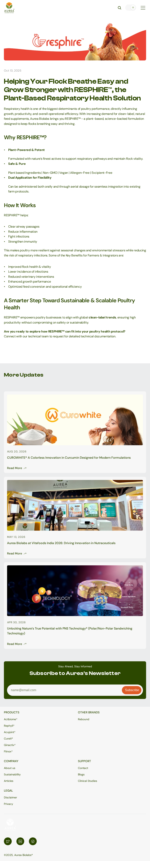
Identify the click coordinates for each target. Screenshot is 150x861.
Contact (83, 768)
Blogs (81, 774)
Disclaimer (10, 797)
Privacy (8, 804)
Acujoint (9, 732)
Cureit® (8, 738)
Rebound (83, 719)
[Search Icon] (119, 8)
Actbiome (10, 719)
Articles (8, 781)
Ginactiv (9, 745)
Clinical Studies (87, 781)
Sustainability (12, 774)
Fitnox (7, 751)
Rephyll (8, 725)
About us (9, 768)
